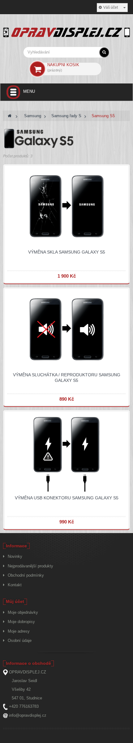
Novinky (15, 556)
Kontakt (15, 585)
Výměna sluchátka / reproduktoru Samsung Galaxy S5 (66, 377)
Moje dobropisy (21, 621)
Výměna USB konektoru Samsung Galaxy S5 (66, 497)
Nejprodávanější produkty (30, 566)
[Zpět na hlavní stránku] (9, 115)
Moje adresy (19, 631)
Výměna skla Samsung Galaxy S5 (66, 252)
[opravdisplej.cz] (66, 33)
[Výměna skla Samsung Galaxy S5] (66, 206)
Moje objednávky (23, 612)
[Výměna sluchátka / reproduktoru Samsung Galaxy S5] (66, 329)
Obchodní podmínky (26, 575)
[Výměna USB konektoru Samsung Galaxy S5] (66, 452)
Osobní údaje (20, 640)
